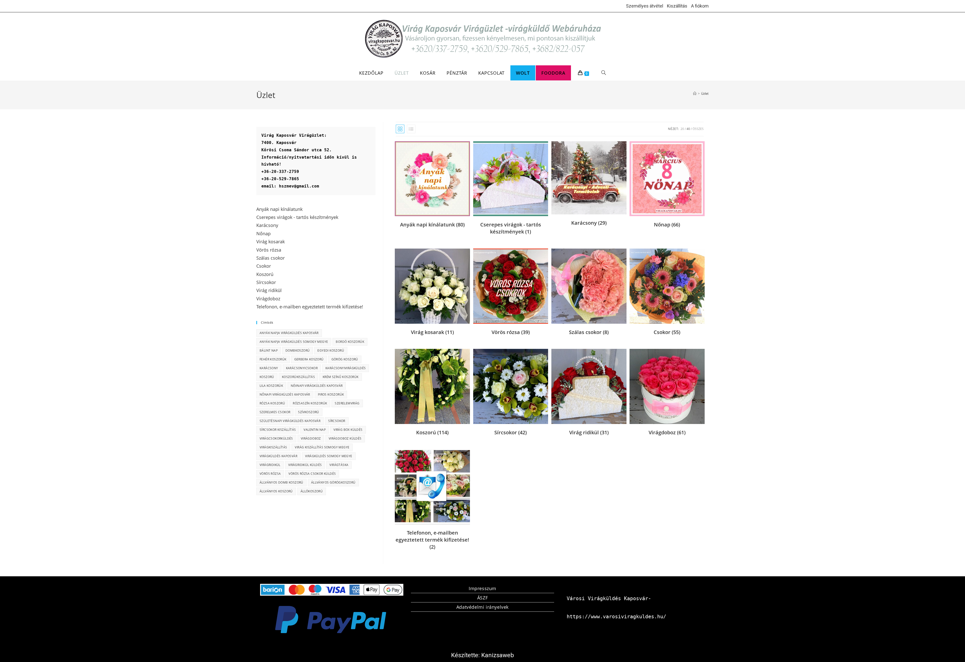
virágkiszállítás (273, 447)
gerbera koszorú (309, 359)
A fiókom (700, 6)
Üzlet (705, 93)
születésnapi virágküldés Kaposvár (290, 421)
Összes (698, 129)
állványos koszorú (276, 491)
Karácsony (269, 368)
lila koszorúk (271, 386)
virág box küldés (347, 430)
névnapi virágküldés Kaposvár (317, 386)
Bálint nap (269, 350)
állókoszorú (312, 491)
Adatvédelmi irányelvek (482, 607)
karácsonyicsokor (302, 368)
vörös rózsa (270, 473)
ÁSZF (482, 598)
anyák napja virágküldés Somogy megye (294, 342)
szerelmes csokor (275, 412)
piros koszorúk (331, 394)
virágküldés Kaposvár (278, 456)
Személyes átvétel (644, 6)
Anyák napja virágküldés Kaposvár (289, 333)
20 (682, 129)
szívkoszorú (308, 412)
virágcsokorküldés (276, 438)
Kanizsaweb (497, 655)
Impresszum (482, 588)
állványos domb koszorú (281, 482)
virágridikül (270, 465)
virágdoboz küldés (345, 438)
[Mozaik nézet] (400, 129)
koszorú (267, 377)
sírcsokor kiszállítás (278, 430)
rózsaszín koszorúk (310, 403)
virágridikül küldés (305, 465)
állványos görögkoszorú (333, 482)
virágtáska (338, 465)
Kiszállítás (677, 6)
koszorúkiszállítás (298, 377)
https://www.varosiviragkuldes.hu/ (616, 616)
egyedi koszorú (330, 350)
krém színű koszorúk (341, 377)
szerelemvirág (347, 403)
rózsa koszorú (272, 403)
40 (688, 129)
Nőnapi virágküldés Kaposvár (285, 394)
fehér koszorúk (273, 359)
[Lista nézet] (411, 129)
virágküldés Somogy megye (328, 456)
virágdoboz (311, 438)
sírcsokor (336, 421)
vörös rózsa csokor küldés (312, 473)
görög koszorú (344, 359)
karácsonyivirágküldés (345, 368)
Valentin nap (315, 430)
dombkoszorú (297, 350)
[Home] (694, 93)
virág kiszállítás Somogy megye (322, 447)
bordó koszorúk (350, 342)
